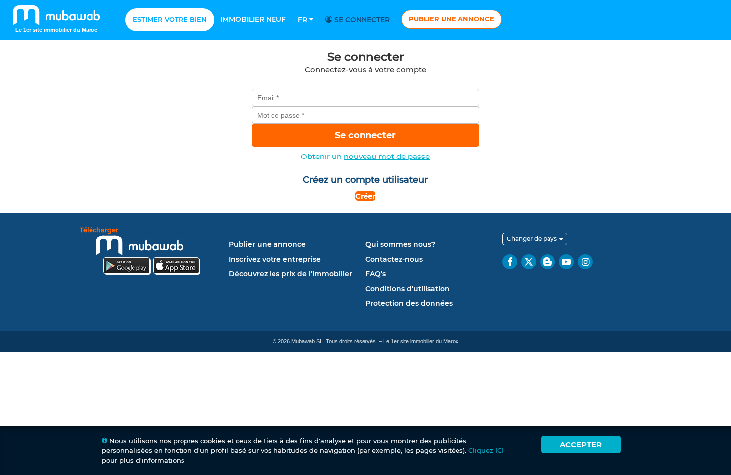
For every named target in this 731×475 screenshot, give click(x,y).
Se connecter (361, 19)
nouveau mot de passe (387, 156)
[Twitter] (528, 261)
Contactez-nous (394, 259)
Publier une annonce (451, 19)
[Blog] (547, 261)
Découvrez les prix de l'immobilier (290, 273)
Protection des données (409, 303)
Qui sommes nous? (400, 244)
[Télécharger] (151, 252)
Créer (365, 196)
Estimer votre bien (170, 19)
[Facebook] (509, 261)
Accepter (581, 444)
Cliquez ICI (486, 450)
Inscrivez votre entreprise (275, 259)
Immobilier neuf (253, 19)
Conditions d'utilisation (408, 288)
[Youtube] (566, 261)
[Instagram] (585, 261)
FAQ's (376, 273)
